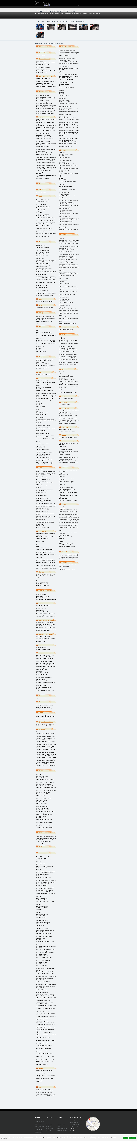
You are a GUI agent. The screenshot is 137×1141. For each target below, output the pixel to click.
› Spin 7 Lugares (62, 98)
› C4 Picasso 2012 (40, 346)
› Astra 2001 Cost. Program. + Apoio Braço (45, 533)
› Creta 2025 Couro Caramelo (65, 251)
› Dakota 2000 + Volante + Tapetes (43, 360)
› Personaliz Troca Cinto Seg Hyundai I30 (45, 108)
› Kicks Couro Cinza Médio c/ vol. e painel (68, 525)
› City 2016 (61, 171)
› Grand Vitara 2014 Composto (43, 707)
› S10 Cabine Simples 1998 (65, 106)
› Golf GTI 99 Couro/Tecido (42, 906)
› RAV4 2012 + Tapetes (41, 817)
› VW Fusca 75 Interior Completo (43, 176)
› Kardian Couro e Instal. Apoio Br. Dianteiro (45, 676)
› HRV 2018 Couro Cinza (64, 208)
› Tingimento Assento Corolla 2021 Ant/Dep (45, 762)
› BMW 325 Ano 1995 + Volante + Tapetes (45, 122)
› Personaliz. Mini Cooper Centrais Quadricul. (46, 271)
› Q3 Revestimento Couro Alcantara (44, 228)
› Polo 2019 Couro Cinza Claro (43, 955)
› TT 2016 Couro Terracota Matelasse (44, 234)
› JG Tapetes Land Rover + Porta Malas (45, 724)
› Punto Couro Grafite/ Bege (42, 427)
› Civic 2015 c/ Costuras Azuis (65, 160)
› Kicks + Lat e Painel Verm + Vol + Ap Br (68, 511)
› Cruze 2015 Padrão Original (65, 49)
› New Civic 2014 (62, 226)
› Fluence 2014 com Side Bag (42, 672)
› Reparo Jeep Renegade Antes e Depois (45, 152)
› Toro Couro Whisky (40, 446)
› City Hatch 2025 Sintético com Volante (67, 181)
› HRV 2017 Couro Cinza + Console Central (68, 205)
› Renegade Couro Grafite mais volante (67, 353)
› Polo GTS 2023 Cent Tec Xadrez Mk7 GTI (45, 967)
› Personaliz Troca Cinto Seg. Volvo (44, 111)
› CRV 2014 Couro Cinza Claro (65, 186)
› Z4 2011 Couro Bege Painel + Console (45, 292)
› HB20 (60, 276)
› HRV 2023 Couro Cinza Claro (65, 221)
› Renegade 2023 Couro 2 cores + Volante (68, 361)
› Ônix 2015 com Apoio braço (65, 69)
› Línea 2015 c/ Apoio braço (42, 412)
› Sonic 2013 (61, 90)
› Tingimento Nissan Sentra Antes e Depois (45, 755)
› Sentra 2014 (62, 533)
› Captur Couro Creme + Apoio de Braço (45, 658)
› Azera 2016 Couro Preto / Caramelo (67, 237)
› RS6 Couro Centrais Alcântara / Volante (45, 231)
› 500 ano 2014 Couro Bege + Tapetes (44, 384)
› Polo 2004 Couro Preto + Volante (43, 943)
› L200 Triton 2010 (63, 486)
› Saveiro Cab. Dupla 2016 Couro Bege (44, 978)
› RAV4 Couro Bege (40, 813)
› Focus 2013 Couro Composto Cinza (44, 489)
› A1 (36, 198)
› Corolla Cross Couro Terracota (43, 792)
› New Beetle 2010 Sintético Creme (44, 933)
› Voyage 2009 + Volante (41, 1050)
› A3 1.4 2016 (39, 212)
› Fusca (37, 879)
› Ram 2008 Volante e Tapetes (42, 367)
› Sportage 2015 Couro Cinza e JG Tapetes (68, 381)
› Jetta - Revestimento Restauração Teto (45, 930)
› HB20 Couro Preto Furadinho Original (67, 284)
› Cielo (37, 315)
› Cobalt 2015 (39, 557)
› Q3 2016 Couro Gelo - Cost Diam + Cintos (45, 226)
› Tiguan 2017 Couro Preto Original (44, 1032)
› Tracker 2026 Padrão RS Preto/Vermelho (68, 133)
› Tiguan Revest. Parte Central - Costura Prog (46, 1034)
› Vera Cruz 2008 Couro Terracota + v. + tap (68, 318)
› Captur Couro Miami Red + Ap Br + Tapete (45, 663)
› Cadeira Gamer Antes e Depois (43, 78)
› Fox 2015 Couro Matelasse (42, 874)
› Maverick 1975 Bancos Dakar (43, 69)
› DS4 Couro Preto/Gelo (41, 351)
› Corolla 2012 (39, 774)
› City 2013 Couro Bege (64, 170)
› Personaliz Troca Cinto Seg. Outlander (45, 113)
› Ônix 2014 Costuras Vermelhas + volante (68, 68)
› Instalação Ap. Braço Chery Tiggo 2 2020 (45, 316)
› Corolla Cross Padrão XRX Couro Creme (45, 793)
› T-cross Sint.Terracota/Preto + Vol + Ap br (45, 1003)
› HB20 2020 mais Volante (64, 283)
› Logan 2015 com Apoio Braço (43, 684)
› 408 (37, 580)
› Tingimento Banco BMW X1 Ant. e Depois (45, 741)
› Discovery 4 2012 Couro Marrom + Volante (68, 413)
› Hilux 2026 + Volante (41, 805)
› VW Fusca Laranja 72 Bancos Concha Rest (46, 175)
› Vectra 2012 (62, 145)
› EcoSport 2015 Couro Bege (42, 477)
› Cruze (37, 563)
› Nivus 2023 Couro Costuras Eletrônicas (45, 941)
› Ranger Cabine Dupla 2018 (42, 517)
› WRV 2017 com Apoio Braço (65, 230)
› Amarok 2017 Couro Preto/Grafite (43, 856)
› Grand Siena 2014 (40, 430)
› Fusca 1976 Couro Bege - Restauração (45, 883)
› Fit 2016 (61, 197)
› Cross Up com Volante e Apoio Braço (44, 866)
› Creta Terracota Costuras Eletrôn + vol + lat (69, 267)
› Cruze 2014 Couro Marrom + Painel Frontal (46, 568)
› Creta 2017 (61, 238)
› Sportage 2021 (62, 387)
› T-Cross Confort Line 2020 (42, 1021)
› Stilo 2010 (38, 441)
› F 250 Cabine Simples (41, 525)
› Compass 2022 (62, 338)
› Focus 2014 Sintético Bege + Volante (44, 490)
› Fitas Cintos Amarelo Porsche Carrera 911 (45, 97)
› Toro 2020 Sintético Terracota (43, 454)
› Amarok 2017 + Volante (41, 858)
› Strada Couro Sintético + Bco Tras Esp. (45, 435)
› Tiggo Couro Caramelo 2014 (42, 319)
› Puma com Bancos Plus (41, 72)
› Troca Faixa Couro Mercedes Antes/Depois (46, 157)
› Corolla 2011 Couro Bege (42, 773)
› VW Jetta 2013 (39, 1080)
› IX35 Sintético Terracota (64, 297)
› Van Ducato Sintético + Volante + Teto (44, 463)
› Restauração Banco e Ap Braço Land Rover (46, 143)
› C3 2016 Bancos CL (40, 338)
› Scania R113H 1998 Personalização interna (46, 186)
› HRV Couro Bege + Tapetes (65, 202)
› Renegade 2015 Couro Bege (65, 346)
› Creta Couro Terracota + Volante (66, 262)
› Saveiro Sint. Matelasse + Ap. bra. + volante (46, 975)
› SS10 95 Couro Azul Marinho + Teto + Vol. (68, 108)
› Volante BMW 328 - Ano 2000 (43, 636)
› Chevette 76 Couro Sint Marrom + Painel (45, 130)
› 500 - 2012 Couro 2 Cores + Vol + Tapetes (45, 382)
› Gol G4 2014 (39, 896)
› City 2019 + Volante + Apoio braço (66, 175)
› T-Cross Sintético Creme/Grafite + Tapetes (45, 1006)
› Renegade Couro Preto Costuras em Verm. (69, 359)
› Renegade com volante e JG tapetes (67, 357)
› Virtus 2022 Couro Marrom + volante (44, 1046)
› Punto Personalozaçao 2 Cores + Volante (45, 428)
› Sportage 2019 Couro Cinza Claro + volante (69, 386)
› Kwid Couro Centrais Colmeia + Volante (45, 680)
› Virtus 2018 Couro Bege (41, 1043)
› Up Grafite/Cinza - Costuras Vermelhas (45, 1054)
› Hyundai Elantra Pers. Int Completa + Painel (46, 140)
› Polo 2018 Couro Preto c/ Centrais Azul (45, 952)
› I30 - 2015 (61, 296)
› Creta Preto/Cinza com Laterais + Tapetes (68, 265)
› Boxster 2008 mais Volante (42, 607)
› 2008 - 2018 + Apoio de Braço (43, 583)
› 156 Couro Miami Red (41, 192)
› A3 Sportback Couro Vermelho (43, 206)
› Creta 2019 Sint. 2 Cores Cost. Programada (69, 240)
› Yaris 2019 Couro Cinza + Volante (44, 825)
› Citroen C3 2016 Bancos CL (42, 64)
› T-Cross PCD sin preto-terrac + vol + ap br (45, 1013)
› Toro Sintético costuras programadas (44, 459)
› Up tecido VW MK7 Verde (42, 1064)
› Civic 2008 (61, 155)
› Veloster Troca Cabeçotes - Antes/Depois (45, 168)
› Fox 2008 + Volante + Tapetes (43, 867)
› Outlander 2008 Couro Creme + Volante (68, 492)
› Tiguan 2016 (39, 1031)
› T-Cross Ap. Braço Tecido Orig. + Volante (45, 1008)
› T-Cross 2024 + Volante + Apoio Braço (45, 1026)
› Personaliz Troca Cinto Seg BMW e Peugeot (46, 110)
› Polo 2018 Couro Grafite (41, 954)
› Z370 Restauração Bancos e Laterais (67, 548)
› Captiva (38, 544)
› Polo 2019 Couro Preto (41, 962)
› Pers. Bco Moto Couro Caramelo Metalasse (46, 599)
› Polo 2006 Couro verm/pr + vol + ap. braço (46, 946)
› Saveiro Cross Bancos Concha (43, 979)
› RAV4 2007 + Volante (41, 816)
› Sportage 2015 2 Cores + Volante (66, 379)
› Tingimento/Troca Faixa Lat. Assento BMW (46, 280)
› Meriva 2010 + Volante (64, 55)
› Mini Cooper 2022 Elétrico (42, 269)
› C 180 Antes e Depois (64, 448)
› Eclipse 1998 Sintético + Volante (66, 478)
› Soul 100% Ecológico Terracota (66, 376)
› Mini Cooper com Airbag (41, 266)
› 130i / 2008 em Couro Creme (43, 253)
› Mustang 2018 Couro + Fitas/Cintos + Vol (45, 503)
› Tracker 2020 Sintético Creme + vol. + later (69, 125)
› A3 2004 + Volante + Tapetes (42, 201)
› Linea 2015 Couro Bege (41, 414)
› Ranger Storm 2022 (40, 519)
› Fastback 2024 (39, 401)
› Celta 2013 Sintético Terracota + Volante (45, 551)
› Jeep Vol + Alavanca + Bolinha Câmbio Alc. (46, 1075)
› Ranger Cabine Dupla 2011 (42, 511)
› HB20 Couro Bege (63, 280)
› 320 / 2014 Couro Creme (42, 255)
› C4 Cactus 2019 (40, 345)
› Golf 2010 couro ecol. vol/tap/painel (44, 911)
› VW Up (37, 1083)
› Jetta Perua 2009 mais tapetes (43, 922)
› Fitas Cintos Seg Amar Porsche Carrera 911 (46, 98)
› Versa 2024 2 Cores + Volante (66, 543)
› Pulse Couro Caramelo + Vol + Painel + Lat (46, 420)
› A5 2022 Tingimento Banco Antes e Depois (46, 222)
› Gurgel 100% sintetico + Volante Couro (45, 138)
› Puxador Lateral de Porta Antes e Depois (45, 159)
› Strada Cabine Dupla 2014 (42, 436)
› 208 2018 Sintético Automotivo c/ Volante (45, 574)
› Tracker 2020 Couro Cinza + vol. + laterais (68, 121)
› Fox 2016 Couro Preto (41, 875)
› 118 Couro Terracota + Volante (43, 250)
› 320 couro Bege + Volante (65, 429)
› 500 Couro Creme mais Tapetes (43, 387)
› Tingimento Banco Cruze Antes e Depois (45, 747)
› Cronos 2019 (39, 403)
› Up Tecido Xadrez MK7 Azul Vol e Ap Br (45, 1059)
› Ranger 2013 (39, 514)
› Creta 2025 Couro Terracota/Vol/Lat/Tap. (68, 253)
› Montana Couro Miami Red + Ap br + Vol (68, 57)
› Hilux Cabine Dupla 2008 (42, 806)
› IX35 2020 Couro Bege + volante (66, 300)
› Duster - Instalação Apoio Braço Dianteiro (45, 668)
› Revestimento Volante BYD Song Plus (44, 301)
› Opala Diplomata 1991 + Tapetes (66, 82)
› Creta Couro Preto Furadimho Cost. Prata (68, 264)
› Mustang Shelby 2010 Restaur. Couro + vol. (46, 149)
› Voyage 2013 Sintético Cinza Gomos (44, 1053)
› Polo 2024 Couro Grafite (41, 965)
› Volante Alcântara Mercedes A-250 (67, 464)
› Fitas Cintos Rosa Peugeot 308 (43, 102)
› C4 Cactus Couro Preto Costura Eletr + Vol (46, 335)
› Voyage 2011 (39, 1051)
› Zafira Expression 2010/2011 (65, 146)
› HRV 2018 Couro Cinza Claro (65, 210)
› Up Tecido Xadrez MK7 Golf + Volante (44, 1061)
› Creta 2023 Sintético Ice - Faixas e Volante (68, 246)
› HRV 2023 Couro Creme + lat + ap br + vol (68, 219)
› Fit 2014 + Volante (63, 191)
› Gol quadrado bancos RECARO (43, 891)
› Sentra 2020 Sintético (64, 535)
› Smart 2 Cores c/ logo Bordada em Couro (68, 457)
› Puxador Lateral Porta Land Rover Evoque (68, 418)
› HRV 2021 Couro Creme (64, 216)
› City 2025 (61, 178)
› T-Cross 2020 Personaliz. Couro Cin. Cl (45, 1022)
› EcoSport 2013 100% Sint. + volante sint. (45, 474)
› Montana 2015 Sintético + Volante (66, 65)
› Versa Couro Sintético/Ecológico (66, 540)
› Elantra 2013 (62, 270)
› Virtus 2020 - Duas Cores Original (44, 1045)
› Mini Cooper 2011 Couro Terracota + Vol (45, 261)
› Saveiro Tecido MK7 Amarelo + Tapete (45, 973)
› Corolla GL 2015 (40, 777)
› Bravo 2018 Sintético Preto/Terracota (44, 390)
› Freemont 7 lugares (40, 406)
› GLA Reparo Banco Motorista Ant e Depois (68, 451)
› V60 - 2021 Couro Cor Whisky (43, 1089)
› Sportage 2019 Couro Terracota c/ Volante (68, 384)
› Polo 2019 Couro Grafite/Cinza (43, 960)
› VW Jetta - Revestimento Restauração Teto (46, 180)
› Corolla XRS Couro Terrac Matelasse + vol (45, 789)
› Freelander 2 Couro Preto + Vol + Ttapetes (68, 417)
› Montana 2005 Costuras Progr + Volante (68, 58)
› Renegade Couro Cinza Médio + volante (68, 349)
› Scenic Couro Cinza (40, 692)
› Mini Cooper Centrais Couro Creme (44, 268)
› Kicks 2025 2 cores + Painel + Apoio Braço (68, 527)
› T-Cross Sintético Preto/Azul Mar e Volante (46, 998)
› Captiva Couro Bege (40, 543)
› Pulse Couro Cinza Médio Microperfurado (45, 419)
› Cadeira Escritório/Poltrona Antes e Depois (46, 84)
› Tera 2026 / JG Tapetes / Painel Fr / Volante (46, 997)
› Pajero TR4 (61, 497)
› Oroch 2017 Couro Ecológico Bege (44, 687)
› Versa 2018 (61, 538)
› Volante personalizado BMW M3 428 (44, 284)
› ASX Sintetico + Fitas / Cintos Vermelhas (68, 470)
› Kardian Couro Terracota (41, 674)
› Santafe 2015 (62, 307)
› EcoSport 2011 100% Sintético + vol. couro (46, 471)
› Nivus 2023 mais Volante (41, 939)
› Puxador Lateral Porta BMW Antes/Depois (45, 276)
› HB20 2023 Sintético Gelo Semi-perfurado (68, 288)
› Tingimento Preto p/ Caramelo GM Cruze (45, 160)
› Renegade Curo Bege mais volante (67, 348)
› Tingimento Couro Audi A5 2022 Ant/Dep (45, 733)
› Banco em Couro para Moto (42, 593)
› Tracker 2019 (62, 116)
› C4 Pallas (38, 349)
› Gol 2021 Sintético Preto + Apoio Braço (45, 903)
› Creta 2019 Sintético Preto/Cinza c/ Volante (69, 241)
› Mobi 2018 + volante (41, 415)
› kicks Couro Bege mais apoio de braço (68, 516)
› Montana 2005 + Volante (64, 60)
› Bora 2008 (38, 861)
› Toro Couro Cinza (40, 444)
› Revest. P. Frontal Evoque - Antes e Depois (69, 410)
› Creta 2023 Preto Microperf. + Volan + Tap (68, 249)
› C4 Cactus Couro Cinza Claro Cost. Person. (46, 343)
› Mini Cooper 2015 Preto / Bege (43, 264)
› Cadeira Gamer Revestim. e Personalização (46, 81)
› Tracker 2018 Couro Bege (65, 114)
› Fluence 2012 (39, 671)
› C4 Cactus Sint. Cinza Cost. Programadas (45, 340)
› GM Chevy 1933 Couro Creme (43, 133)
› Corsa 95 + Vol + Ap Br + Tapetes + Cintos (45, 560)
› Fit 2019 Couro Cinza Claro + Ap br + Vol (68, 200)
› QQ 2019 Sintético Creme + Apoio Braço (45, 323)
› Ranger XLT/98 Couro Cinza (42, 508)
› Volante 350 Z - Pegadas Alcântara (67, 546)
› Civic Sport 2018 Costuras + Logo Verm (68, 165)
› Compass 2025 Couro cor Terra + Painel (68, 340)
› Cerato (60, 389)
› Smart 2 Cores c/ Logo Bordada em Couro (45, 716)
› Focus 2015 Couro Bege (41, 492)
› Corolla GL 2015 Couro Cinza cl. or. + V (45, 782)
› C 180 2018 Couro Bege (64, 454)
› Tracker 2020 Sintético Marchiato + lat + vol (69, 117)
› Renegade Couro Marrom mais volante (68, 354)
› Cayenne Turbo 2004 (41, 608)
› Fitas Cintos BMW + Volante (42, 100)
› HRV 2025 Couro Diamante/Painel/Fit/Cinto (69, 224)
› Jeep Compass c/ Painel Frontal (43, 1073)
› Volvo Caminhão (40, 1076)
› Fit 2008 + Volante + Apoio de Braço (67, 189)
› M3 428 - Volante (40, 258)
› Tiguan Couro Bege (40, 1035)
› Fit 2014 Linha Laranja (64, 192)
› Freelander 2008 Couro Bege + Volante (68, 415)
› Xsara (37, 353)
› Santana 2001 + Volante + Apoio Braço (45, 994)
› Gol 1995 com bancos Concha (43, 65)
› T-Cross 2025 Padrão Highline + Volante (45, 1029)
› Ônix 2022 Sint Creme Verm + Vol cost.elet (68, 76)
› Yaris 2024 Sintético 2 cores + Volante (44, 827)
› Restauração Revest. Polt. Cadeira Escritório (46, 86)
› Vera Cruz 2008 (62, 316)
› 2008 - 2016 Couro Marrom (42, 582)
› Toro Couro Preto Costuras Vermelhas (45, 452)
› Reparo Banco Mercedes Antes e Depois (45, 144)
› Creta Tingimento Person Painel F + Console (69, 254)
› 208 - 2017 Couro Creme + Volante (67, 569)
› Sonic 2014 (61, 92)
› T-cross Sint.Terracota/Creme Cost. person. (46, 1005)
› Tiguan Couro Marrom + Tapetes (43, 1037)
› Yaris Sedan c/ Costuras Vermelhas (44, 822)
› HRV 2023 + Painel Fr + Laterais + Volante (68, 222)
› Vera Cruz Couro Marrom (65, 320)
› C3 (37, 330)
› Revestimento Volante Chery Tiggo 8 (44, 321)
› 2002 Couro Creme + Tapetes (66, 329)
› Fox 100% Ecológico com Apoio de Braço (45, 871)
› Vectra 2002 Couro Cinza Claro (66, 140)
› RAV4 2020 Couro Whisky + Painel (44, 819)
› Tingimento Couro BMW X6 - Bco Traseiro (45, 735)
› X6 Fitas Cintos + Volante (42, 290)
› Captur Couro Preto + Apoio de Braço (44, 664)
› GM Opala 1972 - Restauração (43, 135)
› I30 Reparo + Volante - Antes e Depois (67, 291)
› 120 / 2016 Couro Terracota (42, 252)
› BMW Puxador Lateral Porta (42, 120)
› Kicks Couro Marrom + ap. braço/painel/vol (68, 524)
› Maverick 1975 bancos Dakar (43, 501)
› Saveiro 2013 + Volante (41, 987)
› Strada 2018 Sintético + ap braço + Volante (46, 438)
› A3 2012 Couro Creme (41, 203)
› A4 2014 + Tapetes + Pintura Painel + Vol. (45, 218)
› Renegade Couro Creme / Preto (66, 351)
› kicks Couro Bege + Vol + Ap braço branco (68, 514)
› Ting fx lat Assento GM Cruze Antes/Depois (46, 128)
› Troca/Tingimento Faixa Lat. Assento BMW (46, 835)
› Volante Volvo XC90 (40, 641)
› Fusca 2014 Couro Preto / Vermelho (44, 888)
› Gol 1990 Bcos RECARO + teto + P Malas (45, 893)
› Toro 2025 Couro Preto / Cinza (43, 457)
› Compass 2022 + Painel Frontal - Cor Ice (68, 337)
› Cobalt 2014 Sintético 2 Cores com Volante (46, 554)
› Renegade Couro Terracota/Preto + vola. (68, 345)
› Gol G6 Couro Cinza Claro (42, 898)
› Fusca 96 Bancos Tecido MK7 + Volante (45, 887)
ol (54, 782)
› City (60, 167)
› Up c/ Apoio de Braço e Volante (43, 1062)
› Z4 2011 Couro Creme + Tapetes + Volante (46, 293)
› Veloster (61, 315)
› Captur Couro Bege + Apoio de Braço (44, 656)
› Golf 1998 (38, 904)
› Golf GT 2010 (39, 909)
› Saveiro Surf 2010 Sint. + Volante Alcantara (46, 984)
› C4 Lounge (38, 348)
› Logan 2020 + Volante (41, 685)
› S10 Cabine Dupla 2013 (64, 101)
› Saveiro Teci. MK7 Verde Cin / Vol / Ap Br (45, 971)
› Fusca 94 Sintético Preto (41, 885)
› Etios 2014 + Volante (41, 801)
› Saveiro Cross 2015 (40, 989)
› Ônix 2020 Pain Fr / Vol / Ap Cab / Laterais (68, 74)
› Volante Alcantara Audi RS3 (42, 236)
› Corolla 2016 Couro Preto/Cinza (43, 784)
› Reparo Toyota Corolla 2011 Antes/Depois (45, 627)
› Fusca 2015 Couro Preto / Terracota (44, 890)
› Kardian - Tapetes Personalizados (44, 677)
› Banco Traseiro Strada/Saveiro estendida (45, 62)
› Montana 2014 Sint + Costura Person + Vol (68, 63)
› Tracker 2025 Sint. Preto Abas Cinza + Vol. (68, 132)
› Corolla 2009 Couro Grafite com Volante (45, 779)
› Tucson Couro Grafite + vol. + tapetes (67, 323)
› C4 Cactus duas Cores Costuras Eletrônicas (46, 341)
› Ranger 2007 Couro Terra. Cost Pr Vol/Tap (45, 506)
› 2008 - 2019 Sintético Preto (42, 585)
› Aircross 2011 (39, 329)
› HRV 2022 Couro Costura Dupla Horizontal (69, 218)
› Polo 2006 (38, 944)
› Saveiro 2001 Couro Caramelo (43, 981)
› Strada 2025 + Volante (41, 439)
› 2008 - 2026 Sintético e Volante (43, 587)
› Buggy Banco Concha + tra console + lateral (46, 125)
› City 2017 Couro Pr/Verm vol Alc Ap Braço (68, 173)
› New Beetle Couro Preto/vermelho (44, 936)
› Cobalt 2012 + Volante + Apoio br (43, 552)
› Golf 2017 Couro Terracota (42, 920)
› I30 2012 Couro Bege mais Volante (67, 294)
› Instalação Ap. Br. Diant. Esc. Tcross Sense (46, 49)
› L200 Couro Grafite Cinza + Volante (67, 489)
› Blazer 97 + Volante (40, 541)
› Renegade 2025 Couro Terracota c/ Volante (69, 362)
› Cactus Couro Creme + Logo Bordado (44, 333)
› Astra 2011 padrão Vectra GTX (43, 538)
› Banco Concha (39, 61)
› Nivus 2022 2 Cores (40, 938)
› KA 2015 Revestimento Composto (44, 500)
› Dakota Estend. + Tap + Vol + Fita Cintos (45, 359)
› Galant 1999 (62, 479)
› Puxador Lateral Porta (41, 274)
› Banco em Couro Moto (41, 594)
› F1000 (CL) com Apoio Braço (42, 527)
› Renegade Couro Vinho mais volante (67, 356)
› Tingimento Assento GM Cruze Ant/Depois (68, 111)
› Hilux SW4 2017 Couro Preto (42, 809)
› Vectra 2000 (62, 137)
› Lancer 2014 (62, 484)
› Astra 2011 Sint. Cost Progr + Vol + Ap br (45, 536)
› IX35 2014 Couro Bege (64, 299)
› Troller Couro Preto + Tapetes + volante (68, 364)
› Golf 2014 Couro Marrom (42, 914)
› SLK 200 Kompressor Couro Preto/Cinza (68, 462)
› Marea (37, 409)
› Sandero (38, 688)
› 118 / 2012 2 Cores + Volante (42, 247)
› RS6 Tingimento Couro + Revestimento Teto (46, 233)
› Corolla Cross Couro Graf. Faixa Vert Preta (46, 790)
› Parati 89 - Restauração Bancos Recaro (45, 968)
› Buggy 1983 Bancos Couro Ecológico (44, 124)
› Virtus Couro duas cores (41, 1038)
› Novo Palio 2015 (40, 431)
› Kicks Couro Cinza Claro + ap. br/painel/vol (69, 517)
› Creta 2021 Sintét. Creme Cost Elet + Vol (68, 243)
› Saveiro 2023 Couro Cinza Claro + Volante (45, 990)
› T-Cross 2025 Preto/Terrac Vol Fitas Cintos (46, 1027)
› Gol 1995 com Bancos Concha (43, 895)
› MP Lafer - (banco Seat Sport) (43, 67)
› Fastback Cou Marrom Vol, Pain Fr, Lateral (46, 393)
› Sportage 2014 (62, 378)
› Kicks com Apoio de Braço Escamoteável (68, 522)
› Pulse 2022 (38, 422)
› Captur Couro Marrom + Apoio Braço (44, 660)
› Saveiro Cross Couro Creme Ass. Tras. (45, 983)
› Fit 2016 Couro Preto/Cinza (65, 199)
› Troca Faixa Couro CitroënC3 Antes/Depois (46, 156)
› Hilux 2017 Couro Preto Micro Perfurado (45, 811)
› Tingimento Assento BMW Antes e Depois (45, 162)
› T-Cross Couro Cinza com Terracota (44, 1011)
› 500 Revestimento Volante (42, 380)
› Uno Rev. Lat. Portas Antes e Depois (44, 462)
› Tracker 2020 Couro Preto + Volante (67, 124)
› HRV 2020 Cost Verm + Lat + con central (68, 213)
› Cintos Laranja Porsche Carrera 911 (44, 94)
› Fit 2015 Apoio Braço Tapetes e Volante (68, 195)
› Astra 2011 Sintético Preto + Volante (44, 539)
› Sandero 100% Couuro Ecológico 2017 (45, 690)
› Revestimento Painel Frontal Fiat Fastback (68, 557)
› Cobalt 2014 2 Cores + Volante (43, 555)
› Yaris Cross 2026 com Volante (43, 829)
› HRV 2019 (61, 211)
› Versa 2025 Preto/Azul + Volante (66, 544)
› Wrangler (61, 365)
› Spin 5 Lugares (62, 97)
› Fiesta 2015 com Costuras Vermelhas (44, 482)
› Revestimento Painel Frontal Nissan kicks (68, 558)
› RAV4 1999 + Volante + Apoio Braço (44, 814)
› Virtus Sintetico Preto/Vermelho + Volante (45, 1040)
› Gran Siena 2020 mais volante (43, 408)
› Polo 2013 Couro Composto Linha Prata (45, 951)
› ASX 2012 (61, 473)
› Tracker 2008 (62, 113)
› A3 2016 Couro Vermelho (42, 215)
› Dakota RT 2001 (40, 362)
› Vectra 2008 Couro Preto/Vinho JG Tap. (68, 141)
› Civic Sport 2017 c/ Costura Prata (66, 163)
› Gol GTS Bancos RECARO (42, 907)
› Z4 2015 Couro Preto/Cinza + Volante (44, 295)
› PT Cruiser (38, 309)
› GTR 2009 (61, 506)
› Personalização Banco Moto (42, 597)
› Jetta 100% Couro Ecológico (42, 928)
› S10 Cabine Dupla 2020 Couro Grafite (67, 105)
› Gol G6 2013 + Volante (41, 899)
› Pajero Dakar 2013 (63, 494)
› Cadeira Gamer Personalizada (43, 80)
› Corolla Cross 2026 (40, 795)
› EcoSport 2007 (39, 469)
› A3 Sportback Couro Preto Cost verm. (44, 217)
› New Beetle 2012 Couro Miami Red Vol (45, 935)
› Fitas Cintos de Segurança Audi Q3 (44, 103)
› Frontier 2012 (62, 508)
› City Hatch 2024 (62, 179)
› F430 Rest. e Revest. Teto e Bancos (44, 374)
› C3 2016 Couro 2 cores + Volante (43, 332)
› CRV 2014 (61, 184)
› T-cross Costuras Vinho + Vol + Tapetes (45, 1002)
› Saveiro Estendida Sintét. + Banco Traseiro (46, 976)
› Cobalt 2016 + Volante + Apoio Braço (44, 559)
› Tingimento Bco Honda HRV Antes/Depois (68, 229)
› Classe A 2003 (62, 446)
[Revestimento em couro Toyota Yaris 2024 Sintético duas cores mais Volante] (40, 29)
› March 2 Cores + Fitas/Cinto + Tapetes (68, 532)
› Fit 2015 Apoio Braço (64, 194)
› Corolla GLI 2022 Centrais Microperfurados (46, 787)
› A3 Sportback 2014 (40, 209)
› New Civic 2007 (62, 227)
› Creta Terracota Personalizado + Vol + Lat (68, 268)
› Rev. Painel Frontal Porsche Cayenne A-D (68, 555)
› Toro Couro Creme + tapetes (42, 449)
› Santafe (61, 304)
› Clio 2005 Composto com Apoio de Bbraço (45, 666)
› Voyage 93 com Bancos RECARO (43, 1048)
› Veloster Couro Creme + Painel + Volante (68, 313)
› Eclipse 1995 (62, 476)
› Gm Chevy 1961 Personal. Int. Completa (45, 136)
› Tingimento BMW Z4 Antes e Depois (44, 739)
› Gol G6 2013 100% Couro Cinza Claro (45, 901)
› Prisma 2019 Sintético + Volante (66, 87)
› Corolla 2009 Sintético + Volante (43, 781)
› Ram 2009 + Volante (41, 368)
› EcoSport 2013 (39, 476)
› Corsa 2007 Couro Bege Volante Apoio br (45, 562)
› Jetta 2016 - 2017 (40, 925)
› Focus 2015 (39, 493)
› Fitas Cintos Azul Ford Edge (42, 95)
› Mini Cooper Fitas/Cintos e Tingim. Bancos (46, 106)
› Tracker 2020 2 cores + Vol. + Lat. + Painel (68, 127)
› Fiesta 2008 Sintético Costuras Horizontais (46, 485)
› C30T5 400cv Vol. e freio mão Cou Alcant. (45, 1090)
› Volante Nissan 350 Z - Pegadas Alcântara (45, 638)
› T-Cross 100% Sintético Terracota (43, 1018)
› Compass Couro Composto (65, 341)
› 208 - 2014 (61, 568)
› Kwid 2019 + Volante (41, 679)
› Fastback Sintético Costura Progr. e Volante (46, 400)
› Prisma (60, 85)
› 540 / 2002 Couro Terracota (42, 257)
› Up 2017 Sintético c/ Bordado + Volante (45, 1056)
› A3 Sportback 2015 (40, 210)
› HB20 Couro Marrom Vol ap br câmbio (67, 286)
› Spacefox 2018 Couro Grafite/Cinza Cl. (45, 995)
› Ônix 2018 (61, 71)
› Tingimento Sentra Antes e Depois (67, 536)
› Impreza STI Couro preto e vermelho (44, 698)
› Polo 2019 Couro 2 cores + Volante (44, 957)
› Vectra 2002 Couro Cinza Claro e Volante (68, 138)
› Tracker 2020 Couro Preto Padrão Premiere (69, 129)
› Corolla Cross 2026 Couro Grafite (43, 797)
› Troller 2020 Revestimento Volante (44, 849)
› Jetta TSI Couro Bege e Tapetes (43, 923)
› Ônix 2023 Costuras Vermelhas (66, 79)
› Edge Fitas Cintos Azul (41, 481)
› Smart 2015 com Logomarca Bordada (44, 715)
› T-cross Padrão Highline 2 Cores (43, 1000)
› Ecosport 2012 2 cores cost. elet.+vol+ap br (46, 473)
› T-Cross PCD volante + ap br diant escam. (45, 1014)
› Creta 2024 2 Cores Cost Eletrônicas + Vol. (69, 245)
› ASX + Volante (62, 471)
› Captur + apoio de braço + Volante (44, 661)
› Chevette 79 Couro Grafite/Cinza (43, 132)
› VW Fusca (38, 173)
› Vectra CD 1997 (62, 135)
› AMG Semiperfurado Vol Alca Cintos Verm (68, 443)
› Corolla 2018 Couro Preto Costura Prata (45, 785)
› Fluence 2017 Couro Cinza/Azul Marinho (45, 682)
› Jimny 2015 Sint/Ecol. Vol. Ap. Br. (43, 704)
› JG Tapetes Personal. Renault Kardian (45, 725)
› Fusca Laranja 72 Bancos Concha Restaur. (46, 880)
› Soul (60, 373)
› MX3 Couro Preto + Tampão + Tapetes (68, 437)
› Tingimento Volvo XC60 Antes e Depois (45, 763)
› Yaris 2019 (38, 824)
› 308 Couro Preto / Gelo (41, 579)
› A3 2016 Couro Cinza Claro (42, 214)
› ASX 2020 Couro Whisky (64, 474)
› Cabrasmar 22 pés (40, 55)
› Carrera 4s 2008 (40, 610)
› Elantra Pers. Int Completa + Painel (67, 272)
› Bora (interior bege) (40, 863)
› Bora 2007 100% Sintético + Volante (44, 859)
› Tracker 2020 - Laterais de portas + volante (69, 119)
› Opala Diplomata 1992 (64, 84)
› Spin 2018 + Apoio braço (64, 95)
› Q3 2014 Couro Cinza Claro (42, 225)
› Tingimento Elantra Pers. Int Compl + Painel (46, 744)
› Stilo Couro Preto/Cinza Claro (43, 443)
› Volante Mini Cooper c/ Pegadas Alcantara (45, 282)
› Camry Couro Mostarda (41, 800)
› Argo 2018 (38, 388)
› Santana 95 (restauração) (42, 992)
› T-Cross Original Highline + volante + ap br (46, 1016)
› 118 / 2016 (38, 249)
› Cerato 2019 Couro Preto (65, 391)
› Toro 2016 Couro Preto (41, 447)
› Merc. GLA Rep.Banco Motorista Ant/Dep (45, 625)
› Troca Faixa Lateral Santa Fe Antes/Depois (69, 308)
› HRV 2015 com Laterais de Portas (67, 203)
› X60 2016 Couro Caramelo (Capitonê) (67, 431)
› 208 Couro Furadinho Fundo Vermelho (68, 565)
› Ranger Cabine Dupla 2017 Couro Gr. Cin (45, 516)
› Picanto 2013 (62, 371)
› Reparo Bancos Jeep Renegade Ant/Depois (69, 343)
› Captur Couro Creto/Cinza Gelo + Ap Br (45, 655)
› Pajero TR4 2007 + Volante (65, 498)
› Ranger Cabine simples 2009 (42, 509)
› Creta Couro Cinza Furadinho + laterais (68, 257)
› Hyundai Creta (39, 1072)
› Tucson (61, 321)
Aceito (125, 1137)
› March (60, 530)
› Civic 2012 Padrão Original (65, 157)
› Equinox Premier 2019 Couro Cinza (67, 50)
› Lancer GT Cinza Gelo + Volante (66, 481)
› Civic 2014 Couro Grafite (64, 159)
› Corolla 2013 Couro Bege (42, 776)
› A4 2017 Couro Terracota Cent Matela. (45, 220)
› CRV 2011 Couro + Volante (65, 183)
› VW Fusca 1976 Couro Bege (42, 178)
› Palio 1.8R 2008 (40, 417)
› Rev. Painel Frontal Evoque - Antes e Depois (69, 554)
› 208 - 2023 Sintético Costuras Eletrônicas (45, 575)
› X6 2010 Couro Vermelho (42, 285)
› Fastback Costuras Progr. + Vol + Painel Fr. (46, 395)
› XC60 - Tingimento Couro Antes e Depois (45, 1094)
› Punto (37, 423)
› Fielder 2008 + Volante (41, 803)
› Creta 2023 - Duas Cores (65, 248)
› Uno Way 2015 (39, 460)
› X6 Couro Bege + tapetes (42, 287)
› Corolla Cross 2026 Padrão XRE (43, 798)
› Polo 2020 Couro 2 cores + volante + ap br (46, 963)
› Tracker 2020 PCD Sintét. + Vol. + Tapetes (68, 122)
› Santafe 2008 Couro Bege (65, 305)
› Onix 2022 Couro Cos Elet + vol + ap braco (69, 77)
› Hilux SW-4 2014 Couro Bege (43, 808)
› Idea (37, 411)
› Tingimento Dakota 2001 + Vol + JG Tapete (46, 363)
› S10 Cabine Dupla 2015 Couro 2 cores (68, 103)
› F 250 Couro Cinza (40, 524)
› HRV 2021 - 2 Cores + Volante (66, 214)
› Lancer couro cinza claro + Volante (67, 482)
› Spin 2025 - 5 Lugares (64, 100)
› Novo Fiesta (39, 484)
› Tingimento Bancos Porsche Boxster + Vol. (45, 165)
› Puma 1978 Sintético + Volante (43, 649)
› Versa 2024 (61, 541)
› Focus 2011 (39, 487)
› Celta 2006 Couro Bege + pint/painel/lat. (45, 549)
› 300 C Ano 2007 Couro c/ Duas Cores (44, 307)
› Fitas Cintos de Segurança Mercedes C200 (46, 105)
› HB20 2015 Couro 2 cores (65, 281)
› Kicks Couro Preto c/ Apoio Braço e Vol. (68, 520)
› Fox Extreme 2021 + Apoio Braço (43, 877)
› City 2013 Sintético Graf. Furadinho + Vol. (68, 168)
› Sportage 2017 (62, 383)
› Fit (59, 187)
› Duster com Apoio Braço (41, 669)
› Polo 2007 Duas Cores (41, 947)
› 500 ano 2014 (39, 385)
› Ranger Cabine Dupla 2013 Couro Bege (45, 513)
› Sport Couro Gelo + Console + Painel (67, 423)
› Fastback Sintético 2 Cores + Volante (44, 398)
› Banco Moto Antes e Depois (42, 596)
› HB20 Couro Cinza (63, 278)
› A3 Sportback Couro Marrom (42, 207)
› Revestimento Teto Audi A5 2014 (43, 154)
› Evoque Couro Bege (63, 412)
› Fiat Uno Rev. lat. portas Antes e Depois (45, 127)
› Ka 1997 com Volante (41, 497)
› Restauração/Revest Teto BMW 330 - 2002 (46, 119)
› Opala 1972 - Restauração (65, 81)
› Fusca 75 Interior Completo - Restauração (45, 882)
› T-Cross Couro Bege (41, 1019)
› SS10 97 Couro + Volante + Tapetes (67, 109)
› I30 (60, 289)
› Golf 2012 (38, 912)
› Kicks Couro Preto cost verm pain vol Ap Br (69, 512)
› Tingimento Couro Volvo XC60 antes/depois (46, 765)
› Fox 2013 (38, 869)
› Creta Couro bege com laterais (66, 260)
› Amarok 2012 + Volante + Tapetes (44, 855)
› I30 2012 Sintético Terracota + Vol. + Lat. (68, 292)
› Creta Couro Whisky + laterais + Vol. (67, 256)
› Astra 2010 (38, 535)
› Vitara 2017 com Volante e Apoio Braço (45, 708)
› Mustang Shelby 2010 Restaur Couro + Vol (46, 505)
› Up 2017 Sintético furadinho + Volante (44, 1058)
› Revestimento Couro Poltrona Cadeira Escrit (46, 88)
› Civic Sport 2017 (63, 162)
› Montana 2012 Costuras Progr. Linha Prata (69, 61)
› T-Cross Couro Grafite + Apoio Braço (44, 1010)
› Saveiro (38, 970)
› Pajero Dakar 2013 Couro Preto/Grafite (68, 495)
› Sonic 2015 (61, 93)
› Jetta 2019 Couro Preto (41, 927)
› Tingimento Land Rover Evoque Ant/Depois (46, 167)
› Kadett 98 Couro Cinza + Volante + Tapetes (69, 52)
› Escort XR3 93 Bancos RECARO (43, 479)
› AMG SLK (61, 444)
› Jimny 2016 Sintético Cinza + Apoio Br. (45, 705)
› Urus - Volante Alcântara (64, 404)
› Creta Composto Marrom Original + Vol (68, 259)
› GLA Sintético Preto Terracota (66, 449)
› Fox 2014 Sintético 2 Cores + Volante (44, 872)
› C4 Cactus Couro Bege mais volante (44, 337)
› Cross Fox (38, 864)
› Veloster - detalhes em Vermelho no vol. (68, 312)
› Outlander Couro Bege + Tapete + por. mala (69, 490)
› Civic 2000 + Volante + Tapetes (66, 154)
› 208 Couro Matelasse (64, 566)
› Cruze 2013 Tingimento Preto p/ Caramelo (45, 565)
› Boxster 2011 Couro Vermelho (43, 605)
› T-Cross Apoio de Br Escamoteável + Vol (45, 1024)
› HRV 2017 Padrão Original (65, 206)
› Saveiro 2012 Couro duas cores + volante (45, 986)
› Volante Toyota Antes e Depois (43, 630)
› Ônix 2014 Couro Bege (64, 66)
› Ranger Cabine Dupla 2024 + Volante (44, 521)
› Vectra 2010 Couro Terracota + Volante (68, 143)
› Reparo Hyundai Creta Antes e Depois (45, 622)
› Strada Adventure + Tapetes (42, 433)
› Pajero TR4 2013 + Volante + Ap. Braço (68, 500)
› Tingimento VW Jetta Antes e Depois (44, 164)
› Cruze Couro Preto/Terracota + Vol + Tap (45, 567)
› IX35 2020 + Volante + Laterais (66, 302)
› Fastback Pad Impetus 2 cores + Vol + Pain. (46, 396)
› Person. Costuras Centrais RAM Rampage (45, 365)
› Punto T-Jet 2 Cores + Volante (43, 425)
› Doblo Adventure (40, 404)
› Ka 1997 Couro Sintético (41, 495)
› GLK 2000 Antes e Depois (65, 452)
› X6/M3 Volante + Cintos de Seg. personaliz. (46, 288)
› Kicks (60, 528)
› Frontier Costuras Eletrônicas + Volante (68, 509)
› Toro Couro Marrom (40, 451)
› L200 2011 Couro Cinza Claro (66, 487)
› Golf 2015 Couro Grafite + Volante (44, 919)
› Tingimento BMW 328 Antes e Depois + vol (46, 277)
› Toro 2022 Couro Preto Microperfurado (45, 455)
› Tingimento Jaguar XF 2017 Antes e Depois (69, 330)
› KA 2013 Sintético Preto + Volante (43, 498)
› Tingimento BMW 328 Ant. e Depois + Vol (45, 738)
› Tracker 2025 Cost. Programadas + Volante (69, 130)
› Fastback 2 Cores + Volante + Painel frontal (46, 392)
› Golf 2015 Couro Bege (41, 917)
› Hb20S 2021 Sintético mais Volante (67, 275)
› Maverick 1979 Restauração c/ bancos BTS (46, 70)
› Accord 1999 (62, 152)
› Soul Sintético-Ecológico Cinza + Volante (68, 375)
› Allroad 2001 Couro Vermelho (43, 199)
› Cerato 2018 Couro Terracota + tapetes (68, 392)
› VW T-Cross (39, 1081)
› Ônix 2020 (61, 73)
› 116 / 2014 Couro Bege (41, 245)
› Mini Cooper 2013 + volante (42, 263)
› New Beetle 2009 (40, 931)
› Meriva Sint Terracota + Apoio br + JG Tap (68, 53)
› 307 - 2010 (38, 577)
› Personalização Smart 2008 (65, 459)
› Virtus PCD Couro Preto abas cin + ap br (45, 1042)
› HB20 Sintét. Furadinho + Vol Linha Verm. (68, 273)
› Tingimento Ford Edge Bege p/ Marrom (45, 522)
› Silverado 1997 (62, 89)
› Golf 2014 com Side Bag (41, 915)
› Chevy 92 (38, 546)
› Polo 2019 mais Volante (41, 959)
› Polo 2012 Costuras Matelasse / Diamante (45, 949)
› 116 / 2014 (38, 244)
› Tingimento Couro (40, 731)
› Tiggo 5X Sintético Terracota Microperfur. (45, 318)
